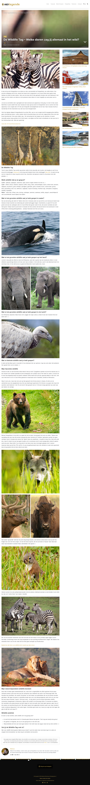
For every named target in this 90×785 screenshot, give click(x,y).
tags (9, 12)
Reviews (73, 3)
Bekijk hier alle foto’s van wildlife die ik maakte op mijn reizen (18, 645)
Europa (52, 3)
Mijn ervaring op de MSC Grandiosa (72, 147)
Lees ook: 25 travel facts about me (11, 123)
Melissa (4, 44)
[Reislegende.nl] (11, 4)
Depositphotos (51, 780)
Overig (79, 3)
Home (47, 3)
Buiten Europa (59, 3)
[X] (14, 755)
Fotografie (67, 3)
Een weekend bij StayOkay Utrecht (72, 128)
